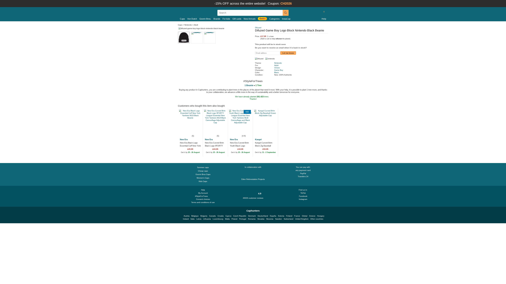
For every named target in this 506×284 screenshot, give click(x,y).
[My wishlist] (318, 12)
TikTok (303, 193)
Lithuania (207, 219)
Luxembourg (218, 219)
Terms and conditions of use (203, 202)
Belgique (195, 216)
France (297, 216)
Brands (216, 19)
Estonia (281, 216)
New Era (184, 139)
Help (324, 19)
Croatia (221, 216)
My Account (203, 193)
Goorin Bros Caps (203, 174)
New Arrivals (250, 19)
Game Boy (278, 70)
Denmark (252, 216)
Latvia (198, 219)
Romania (252, 219)
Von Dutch (192, 19)
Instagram (303, 199)
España (273, 216)
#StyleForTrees (202, 196)
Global (304, 216)
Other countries (316, 219)
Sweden (278, 219)
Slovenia (269, 219)
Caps (182, 19)
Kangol (258, 139)
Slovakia (260, 219)
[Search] (286, 13)
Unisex (277, 68)
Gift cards (236, 19)
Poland (234, 219)
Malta (227, 219)
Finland (289, 216)
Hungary (320, 216)
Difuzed (258, 28)
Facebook (303, 196)
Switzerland (288, 219)
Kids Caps (203, 181)
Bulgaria (203, 216)
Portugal (242, 219)
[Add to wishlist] (197, 130)
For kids (226, 19)
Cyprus (228, 216)
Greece (312, 216)
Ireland (186, 219)
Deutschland (263, 216)
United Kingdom (301, 219)
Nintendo (188, 25)
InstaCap (286, 19)
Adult (196, 25)
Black (276, 72)
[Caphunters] (203, 12)
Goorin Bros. (205, 19)
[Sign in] (313, 12)
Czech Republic (239, 216)
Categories (274, 19)
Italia (192, 219)
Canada (212, 216)
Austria (186, 216)
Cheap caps (203, 171)
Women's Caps (203, 178)
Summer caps (203, 167)
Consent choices (203, 199)
